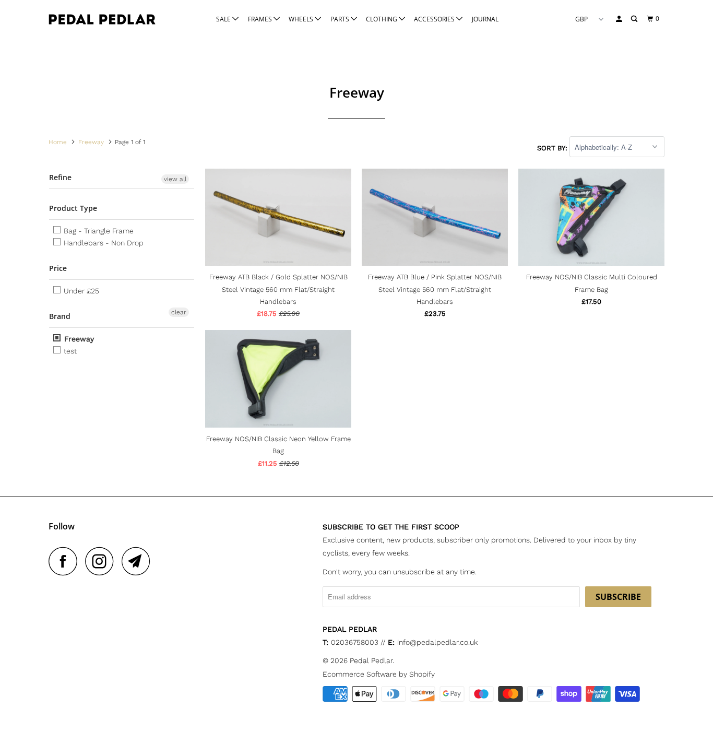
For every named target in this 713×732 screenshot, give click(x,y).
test (69, 351)
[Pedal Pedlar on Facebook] (66, 561)
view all (175, 179)
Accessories (435, 19)
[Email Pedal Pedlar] (139, 561)
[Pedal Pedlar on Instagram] (102, 561)
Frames (261, 19)
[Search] (634, 19)
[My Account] (619, 19)
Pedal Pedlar (371, 660)
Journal (485, 19)
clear (178, 312)
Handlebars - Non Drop (103, 243)
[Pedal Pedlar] (102, 19)
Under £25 (80, 291)
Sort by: (553, 147)
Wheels (302, 19)
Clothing (382, 19)
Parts (340, 19)
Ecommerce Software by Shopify (379, 674)
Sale (224, 19)
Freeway (78, 339)
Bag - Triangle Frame (98, 231)
